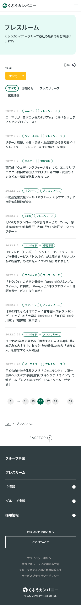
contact (40, 542)
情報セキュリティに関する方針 (40, 564)
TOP (8, 423)
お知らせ (28, 88)
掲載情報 (14, 95)
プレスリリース (49, 88)
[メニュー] (76, 5)
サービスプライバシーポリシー (40, 575)
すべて (12, 88)
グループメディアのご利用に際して (40, 569)
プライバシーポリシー (40, 558)
